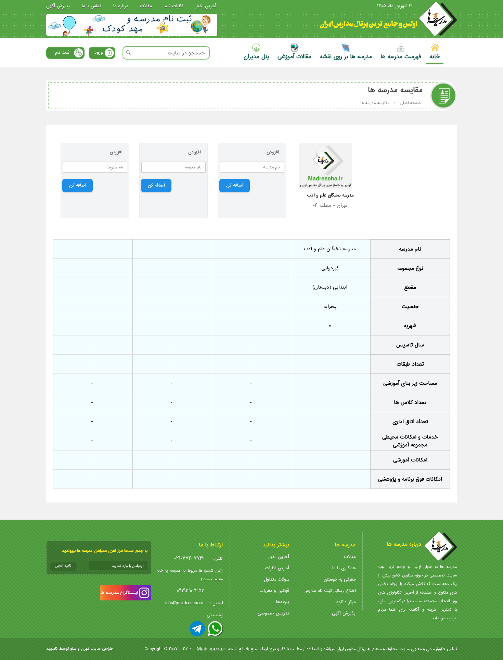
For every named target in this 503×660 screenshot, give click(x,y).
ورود (98, 52)
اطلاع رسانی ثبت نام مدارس (330, 591)
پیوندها (282, 602)
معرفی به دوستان (340, 579)
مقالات (146, 6)
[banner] (131, 25)
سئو (73, 648)
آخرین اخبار (205, 6)
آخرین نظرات (277, 568)
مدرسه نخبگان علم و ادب (330, 195)
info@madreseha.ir (184, 603)
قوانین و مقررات (274, 591)
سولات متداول (276, 579)
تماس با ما (91, 6)
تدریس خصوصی (273, 613)
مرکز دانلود (346, 602)
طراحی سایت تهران (97, 648)
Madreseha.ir (212, 649)
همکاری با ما (344, 568)
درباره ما (120, 6)
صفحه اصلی (410, 102)
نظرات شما (173, 6)
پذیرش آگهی (58, 6)
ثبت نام (62, 52)
